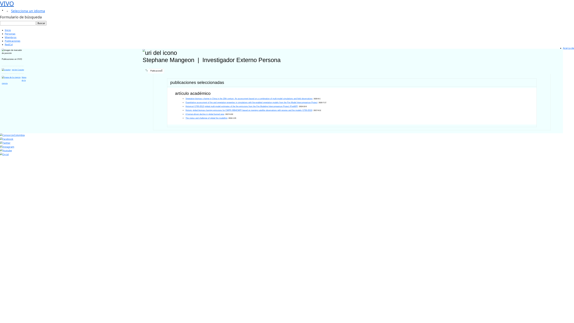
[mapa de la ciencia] (11, 77)
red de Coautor (18, 70)
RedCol (9, 44)
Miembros (10, 37)
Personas (10, 33)
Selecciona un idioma (28, 11)
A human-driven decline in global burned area (205, 114)
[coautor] (6, 70)
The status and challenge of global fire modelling (206, 118)
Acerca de (568, 48)
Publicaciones (12, 41)
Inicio (8, 30)
